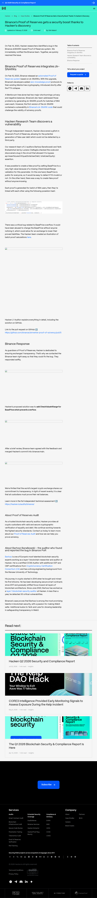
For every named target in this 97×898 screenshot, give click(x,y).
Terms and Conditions (16, 870)
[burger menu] (94, 9)
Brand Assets (69, 826)
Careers (68, 822)
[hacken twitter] (70, 88)
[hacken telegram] (75, 88)
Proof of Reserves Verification (15, 841)
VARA (48, 828)
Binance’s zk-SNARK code (41, 107)
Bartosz (8, 557)
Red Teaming (13, 845)
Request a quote (76, 74)
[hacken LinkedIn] (26, 882)
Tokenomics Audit (15, 835)
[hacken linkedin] (87, 88)
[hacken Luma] (31, 882)
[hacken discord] (81, 88)
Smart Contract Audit (16, 818)
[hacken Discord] (21, 882)
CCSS (48, 832)
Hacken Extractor (33, 828)
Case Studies (25, 16)
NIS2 (48, 824)
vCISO (48, 835)
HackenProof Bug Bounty (33, 833)
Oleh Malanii (52, 30)
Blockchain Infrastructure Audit (15, 823)
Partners (82, 814)
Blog (15, 16)
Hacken (7, 16)
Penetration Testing (15, 832)
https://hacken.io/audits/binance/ (19, 504)
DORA (48, 820)
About (67, 814)
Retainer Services (33, 824)
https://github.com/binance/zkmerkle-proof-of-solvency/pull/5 (33, 333)
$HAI (80, 818)
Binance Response (73, 60)
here (29, 237)
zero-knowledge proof (40, 82)
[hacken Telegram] (16, 882)
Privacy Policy (13, 874)
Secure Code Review (16, 828)
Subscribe (46, 785)
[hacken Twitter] (11, 882)
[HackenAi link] (16, 893)
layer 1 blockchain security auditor (22, 591)
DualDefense (32, 820)
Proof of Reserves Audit (24, 534)
